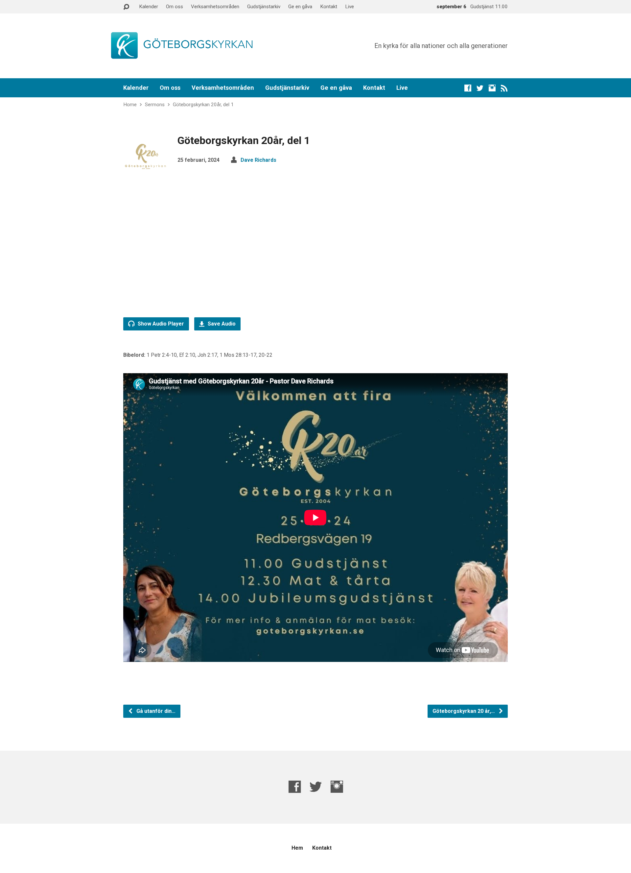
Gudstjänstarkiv (263, 7)
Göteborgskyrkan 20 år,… (464, 711)
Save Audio (221, 324)
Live (349, 7)
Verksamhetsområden (215, 7)
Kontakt (328, 7)
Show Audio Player (160, 324)
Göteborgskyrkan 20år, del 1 (203, 105)
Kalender (148, 7)
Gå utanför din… (155, 711)
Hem (297, 848)
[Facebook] (467, 88)
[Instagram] (492, 88)
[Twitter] (480, 88)
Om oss (174, 7)
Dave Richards (258, 160)
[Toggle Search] (126, 7)
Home (130, 105)
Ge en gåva (300, 7)
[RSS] (504, 88)
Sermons (155, 105)
